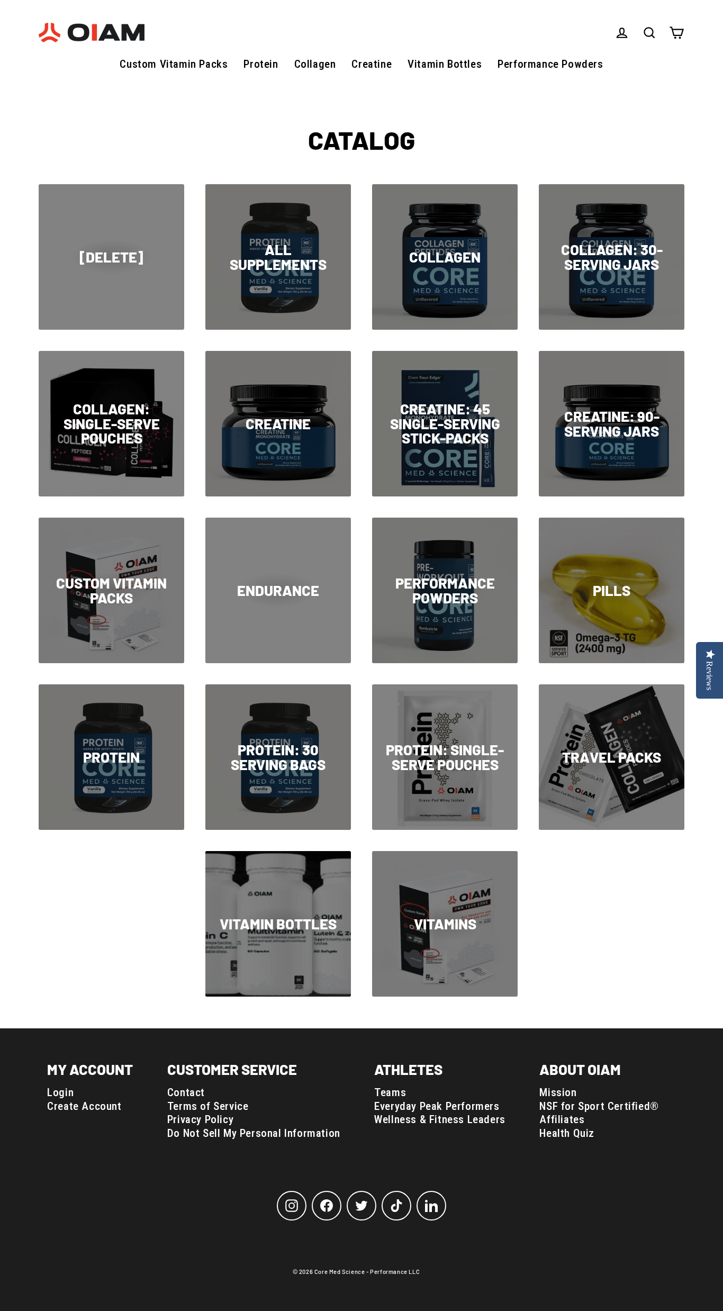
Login (60, 1092)
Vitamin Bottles (445, 64)
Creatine (371, 64)
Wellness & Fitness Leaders (439, 1119)
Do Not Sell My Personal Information (253, 1133)
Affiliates (561, 1119)
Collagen (315, 64)
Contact (186, 1092)
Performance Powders (550, 64)
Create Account (84, 1106)
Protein (260, 64)
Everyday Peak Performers (436, 1106)
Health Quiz (566, 1133)
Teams (390, 1092)
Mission (557, 1092)
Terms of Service (208, 1106)
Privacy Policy (200, 1119)
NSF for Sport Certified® (598, 1106)
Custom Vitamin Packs (174, 64)
